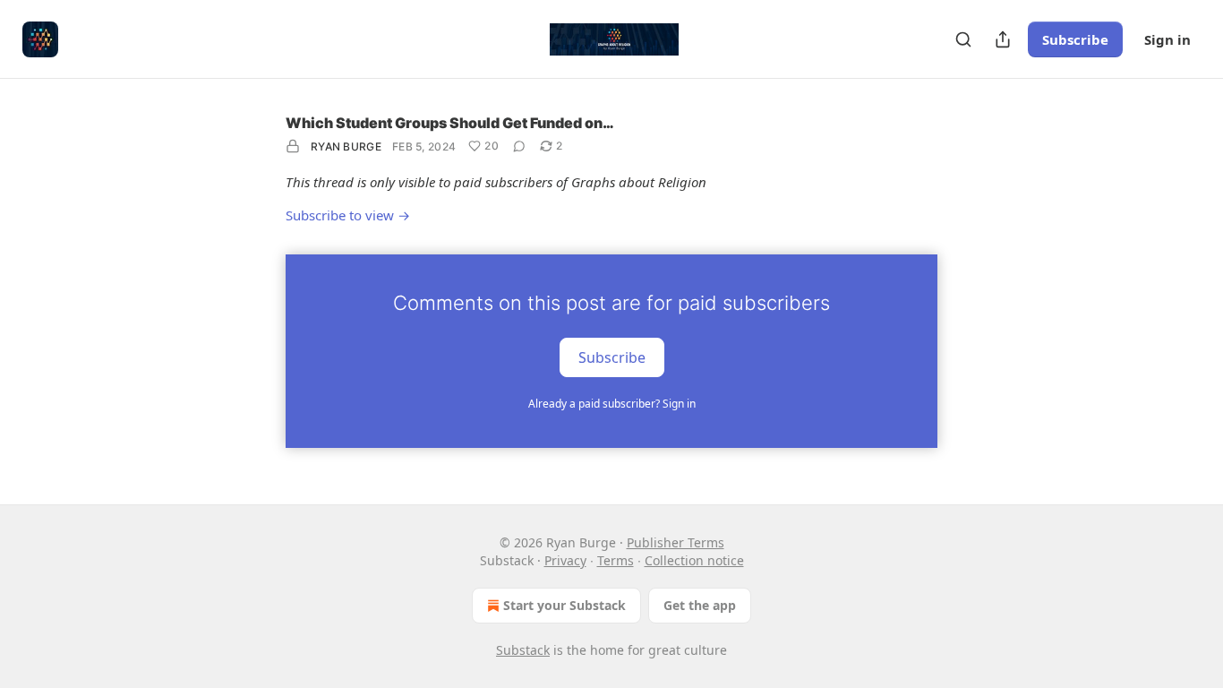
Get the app (699, 605)
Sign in (1167, 39)
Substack (523, 649)
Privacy (565, 560)
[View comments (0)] (519, 146)
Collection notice (694, 560)
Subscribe (1075, 39)
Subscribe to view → (348, 215)
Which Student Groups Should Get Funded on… (450, 123)
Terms (615, 560)
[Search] (963, 39)
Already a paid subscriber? (612, 403)
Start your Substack (564, 605)
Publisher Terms (675, 542)
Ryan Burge (346, 146)
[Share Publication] (1003, 39)
